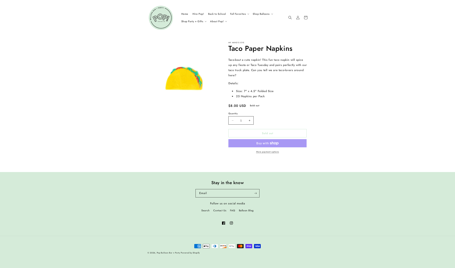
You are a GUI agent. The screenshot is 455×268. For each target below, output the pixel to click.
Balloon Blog (246, 210)
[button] (239, 14)
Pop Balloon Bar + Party (168, 252)
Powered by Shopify (190, 252)
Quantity (233, 113)
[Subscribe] (255, 193)
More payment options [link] (267, 151)
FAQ (232, 210)
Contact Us (219, 210)
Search (205, 210)
